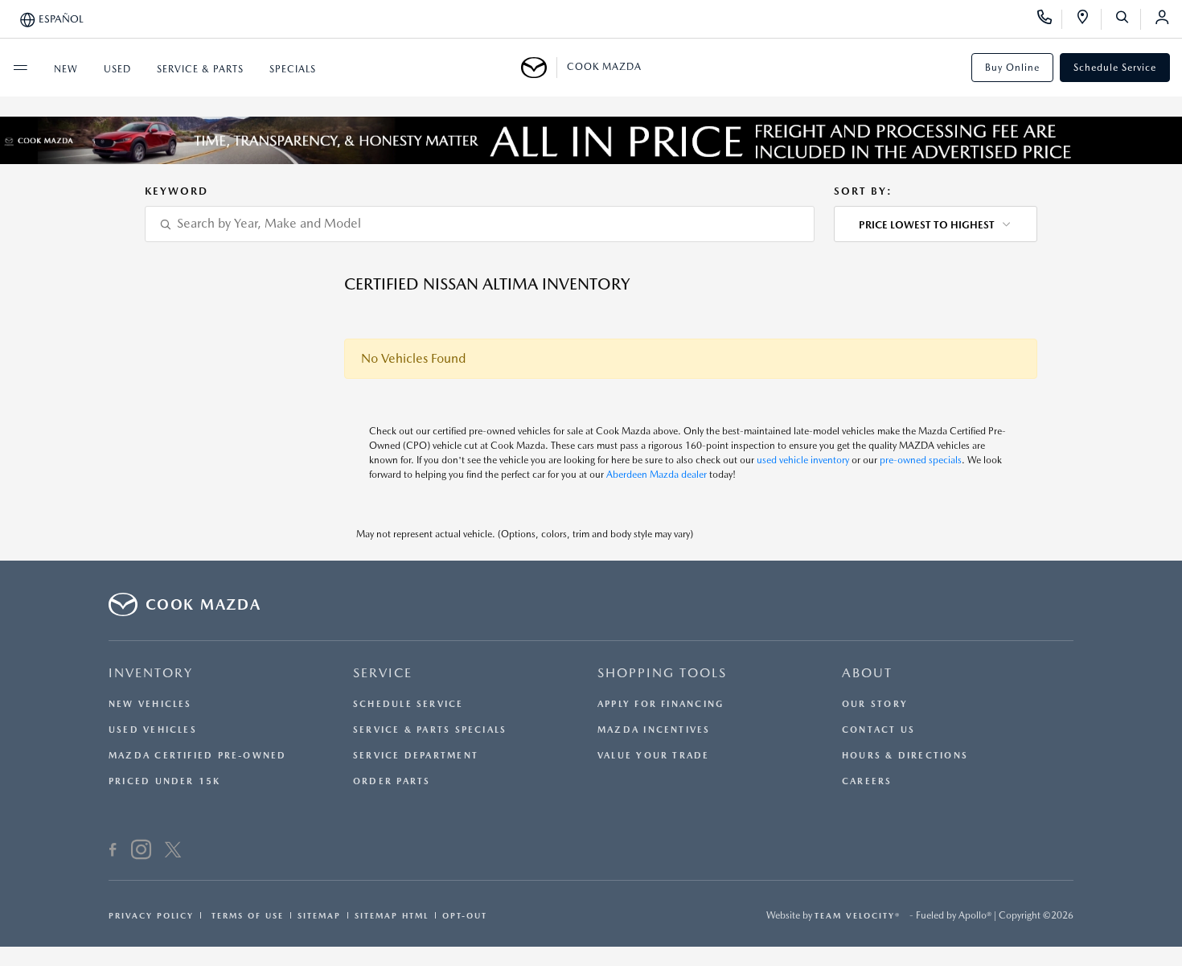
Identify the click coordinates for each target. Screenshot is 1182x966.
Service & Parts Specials (430, 730)
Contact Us (878, 730)
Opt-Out (464, 915)
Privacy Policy (151, 915)
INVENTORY (151, 672)
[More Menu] (20, 68)
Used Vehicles (153, 730)
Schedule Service (1114, 67)
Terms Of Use (245, 915)
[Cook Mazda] (539, 67)
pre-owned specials (921, 460)
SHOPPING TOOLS (662, 672)
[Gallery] (591, 140)
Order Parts (391, 781)
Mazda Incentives (654, 730)
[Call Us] (1049, 19)
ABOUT (867, 672)
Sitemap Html (392, 915)
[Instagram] (141, 852)
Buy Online (1012, 67)
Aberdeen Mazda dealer (656, 474)
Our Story (875, 704)
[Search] (1127, 19)
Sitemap (319, 915)
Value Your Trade (653, 755)
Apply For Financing (660, 704)
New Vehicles (150, 704)
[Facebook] (113, 852)
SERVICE (382, 672)
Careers (867, 781)
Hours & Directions (905, 755)
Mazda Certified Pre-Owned (198, 755)
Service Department (415, 755)
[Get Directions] (1088, 19)
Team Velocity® (858, 915)
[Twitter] (173, 852)
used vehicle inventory (803, 460)
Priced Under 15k (165, 781)
